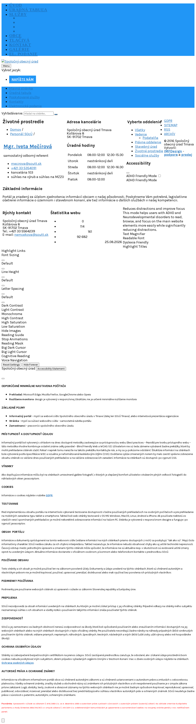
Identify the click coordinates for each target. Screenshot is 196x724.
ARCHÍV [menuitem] (169, 134)
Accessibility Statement (51, 368)
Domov (15, 129)
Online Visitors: (70, 221)
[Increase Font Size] (3, 260)
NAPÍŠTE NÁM (22, 79)
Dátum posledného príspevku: (81, 242)
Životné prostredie (149, 151)
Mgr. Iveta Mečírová (27, 146)
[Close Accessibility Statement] (3, 378)
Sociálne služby (147, 155)
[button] (98, 251)
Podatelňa (150, 138)
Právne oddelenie (148, 142)
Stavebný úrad (146, 146)
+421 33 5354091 (23, 168)
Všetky (140, 130)
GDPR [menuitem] (168, 121)
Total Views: (67, 237)
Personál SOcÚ (21, 134)
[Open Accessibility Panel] (3, 720)
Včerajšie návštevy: (73, 231)
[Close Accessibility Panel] (127, 172)
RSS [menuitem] (167, 129)
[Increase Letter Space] (3, 294)
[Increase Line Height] (3, 277)
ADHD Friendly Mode (142, 176)
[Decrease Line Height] (3, 285)
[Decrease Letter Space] (3, 302)
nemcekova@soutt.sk (31, 235)
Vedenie (141, 134)
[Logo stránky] (20, 61)
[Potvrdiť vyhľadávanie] (55, 114)
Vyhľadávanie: (12, 113)
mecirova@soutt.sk (26, 164)
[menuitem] (15, 5)
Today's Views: (69, 226)
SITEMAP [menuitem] (170, 125)
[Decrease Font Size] (3, 268)
